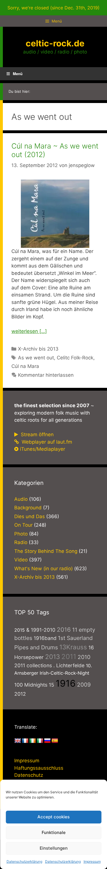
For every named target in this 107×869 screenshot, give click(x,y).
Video (21, 560)
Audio (21, 499)
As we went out (36, 358)
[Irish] (32, 741)
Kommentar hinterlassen (46, 375)
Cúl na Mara (25, 366)
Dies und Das (29, 516)
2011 (68, 656)
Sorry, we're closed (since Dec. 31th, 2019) (53, 8)
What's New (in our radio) (43, 568)
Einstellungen (54, 848)
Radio (20, 542)
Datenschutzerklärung (24, 861)
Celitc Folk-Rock (75, 358)
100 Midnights (30, 685)
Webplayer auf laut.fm (46, 442)
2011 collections (33, 665)
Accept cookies (53, 816)
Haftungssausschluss (38, 768)
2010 (84, 657)
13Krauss (73, 647)
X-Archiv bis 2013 (38, 349)
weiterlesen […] (29, 331)
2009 (84, 684)
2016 (64, 629)
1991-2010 (43, 630)
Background (28, 507)
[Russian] (47, 741)
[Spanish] (54, 741)
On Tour (23, 525)
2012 (20, 694)
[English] (17, 741)
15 (51, 685)
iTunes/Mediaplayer (42, 449)
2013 (52, 656)
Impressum (92, 861)
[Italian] (40, 741)
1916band (45, 638)
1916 (66, 683)
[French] (25, 741)
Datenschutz (28, 775)
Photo (21, 534)
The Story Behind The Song (45, 551)
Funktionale (54, 832)
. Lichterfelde (68, 665)
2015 (19, 630)
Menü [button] (18, 73)
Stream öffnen (36, 434)
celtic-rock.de (55, 43)
